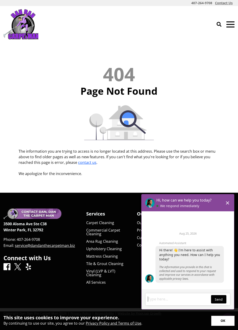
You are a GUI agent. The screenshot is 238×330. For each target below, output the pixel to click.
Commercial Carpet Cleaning (103, 232)
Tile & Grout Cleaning (104, 264)
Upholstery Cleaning (104, 249)
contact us (87, 162)
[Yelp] (28, 267)
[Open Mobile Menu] (230, 24)
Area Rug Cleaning (102, 241)
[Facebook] (6, 267)
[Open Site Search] (219, 24)
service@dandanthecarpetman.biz (45, 245)
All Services (96, 282)
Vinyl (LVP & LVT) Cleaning (100, 273)
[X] (17, 267)
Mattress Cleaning (102, 256)
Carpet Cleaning (100, 223)
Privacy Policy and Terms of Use (113, 323)
